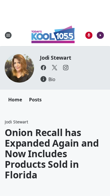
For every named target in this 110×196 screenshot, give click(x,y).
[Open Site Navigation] (8, 35)
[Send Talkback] (88, 35)
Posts (35, 99)
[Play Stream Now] (100, 35)
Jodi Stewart (55, 57)
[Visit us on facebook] (43, 67)
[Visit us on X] (54, 67)
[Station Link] (53, 35)
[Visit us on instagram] (65, 67)
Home (15, 99)
